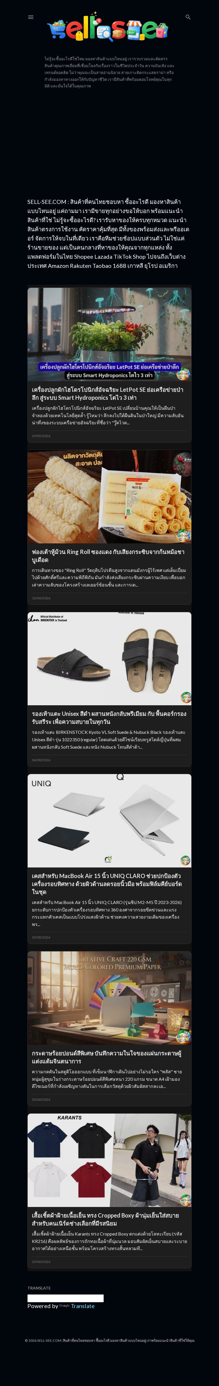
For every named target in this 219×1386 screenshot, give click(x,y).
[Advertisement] (109, 143)
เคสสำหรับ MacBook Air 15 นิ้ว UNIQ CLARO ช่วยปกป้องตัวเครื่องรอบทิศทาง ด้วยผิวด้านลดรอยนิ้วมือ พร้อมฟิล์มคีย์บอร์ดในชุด (107, 883)
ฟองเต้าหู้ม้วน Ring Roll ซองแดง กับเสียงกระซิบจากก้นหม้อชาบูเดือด (108, 555)
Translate (83, 1305)
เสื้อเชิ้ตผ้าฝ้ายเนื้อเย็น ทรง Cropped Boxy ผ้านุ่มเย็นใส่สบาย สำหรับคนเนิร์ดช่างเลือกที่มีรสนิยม (105, 1219)
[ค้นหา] (188, 15)
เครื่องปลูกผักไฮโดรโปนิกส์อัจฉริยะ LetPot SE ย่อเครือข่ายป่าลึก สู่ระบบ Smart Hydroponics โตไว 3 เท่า (107, 393)
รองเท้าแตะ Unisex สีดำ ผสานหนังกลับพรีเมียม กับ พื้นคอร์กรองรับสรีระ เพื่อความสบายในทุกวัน (109, 717)
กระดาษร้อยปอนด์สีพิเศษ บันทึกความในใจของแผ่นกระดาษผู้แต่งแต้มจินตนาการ (106, 1057)
